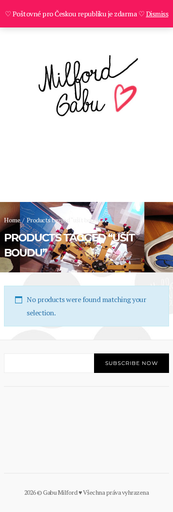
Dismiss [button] (157, 14)
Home (12, 220)
